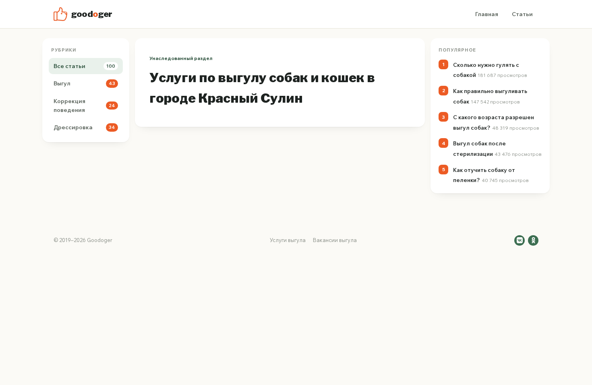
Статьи (522, 14)
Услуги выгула (288, 240)
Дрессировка (84, 127)
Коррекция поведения (84, 105)
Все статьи (84, 66)
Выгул (84, 83)
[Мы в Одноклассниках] (533, 240)
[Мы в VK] (519, 240)
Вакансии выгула (335, 240)
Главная (486, 14)
